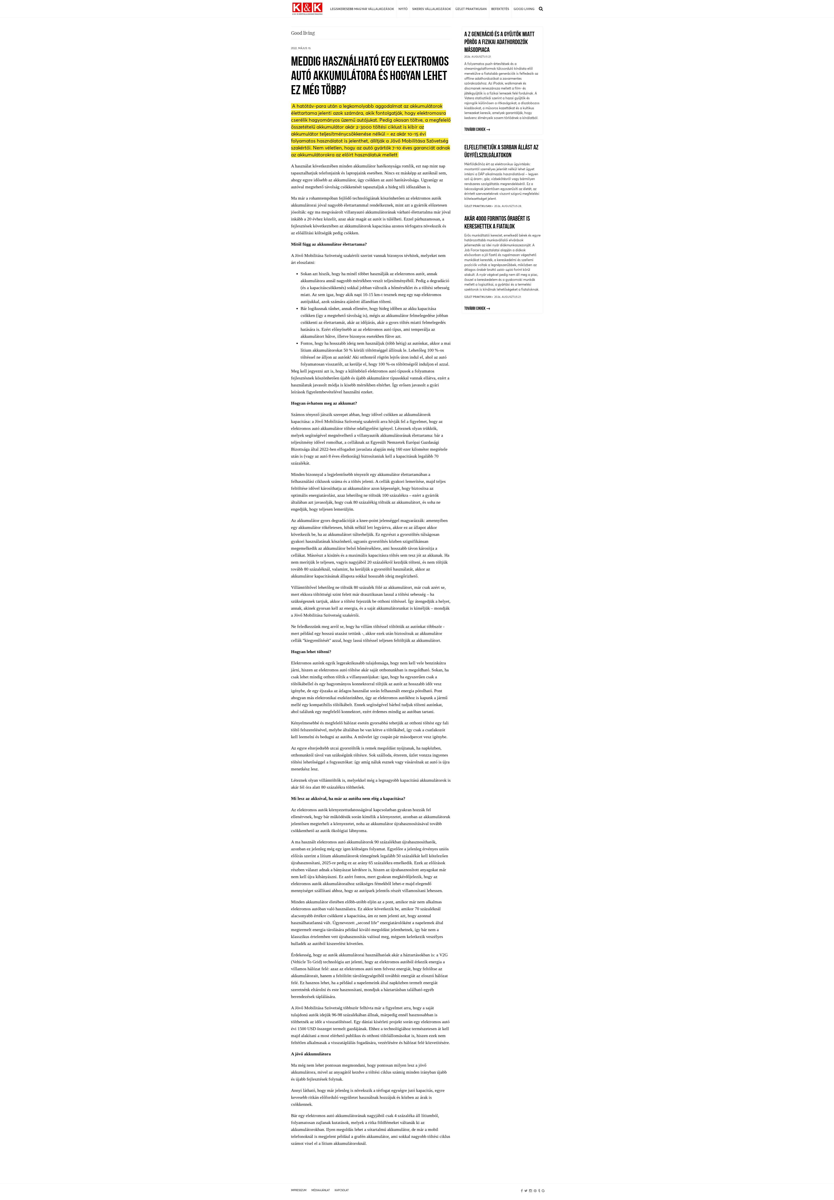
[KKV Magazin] (307, 9)
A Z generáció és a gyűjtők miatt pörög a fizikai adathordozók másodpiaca (499, 42)
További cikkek (474, 129)
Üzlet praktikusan (478, 206)
